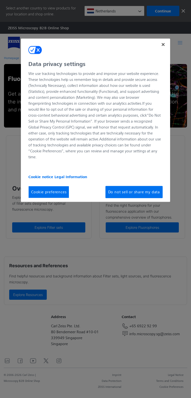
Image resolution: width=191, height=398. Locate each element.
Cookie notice (41, 176)
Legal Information (70, 176)
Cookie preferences (48, 192)
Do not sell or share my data (134, 192)
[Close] (163, 44)
